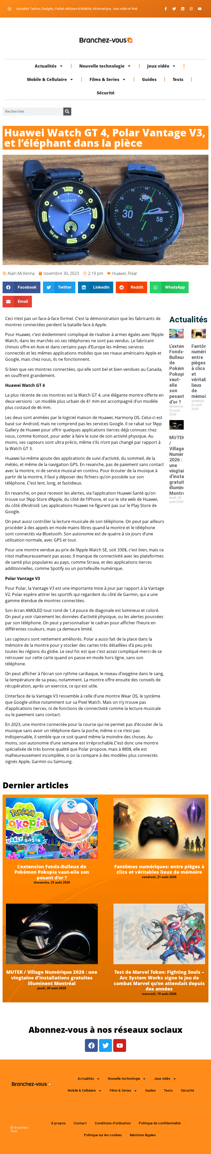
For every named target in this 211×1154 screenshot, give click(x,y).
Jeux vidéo (158, 66)
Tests (178, 79)
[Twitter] (174, 8)
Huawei (119, 273)
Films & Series (104, 79)
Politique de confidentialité (160, 1123)
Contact (80, 1123)
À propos (58, 1123)
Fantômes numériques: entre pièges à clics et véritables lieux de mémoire (159, 869)
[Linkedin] (182, 8)
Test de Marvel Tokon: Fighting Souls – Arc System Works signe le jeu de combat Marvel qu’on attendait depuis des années (159, 980)
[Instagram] (191, 8)
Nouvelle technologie (102, 66)
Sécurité (106, 93)
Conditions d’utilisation (113, 1123)
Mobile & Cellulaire (47, 79)
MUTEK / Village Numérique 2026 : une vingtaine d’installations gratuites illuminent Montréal (51, 977)
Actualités (46, 66)
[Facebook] (91, 1045)
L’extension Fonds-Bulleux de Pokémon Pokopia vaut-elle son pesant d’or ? (181, 374)
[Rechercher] (67, 112)
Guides (149, 79)
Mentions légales (143, 1135)
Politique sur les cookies (103, 1135)
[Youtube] (199, 8)
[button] (21, 287)
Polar (132, 273)
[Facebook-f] (165, 8)
